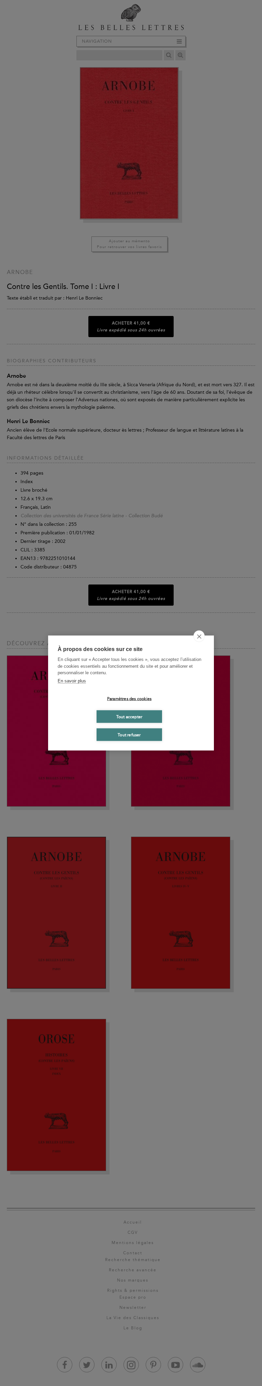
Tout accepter (129, 716)
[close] (199, 636)
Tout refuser (129, 734)
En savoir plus (72, 680)
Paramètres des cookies (129, 698)
